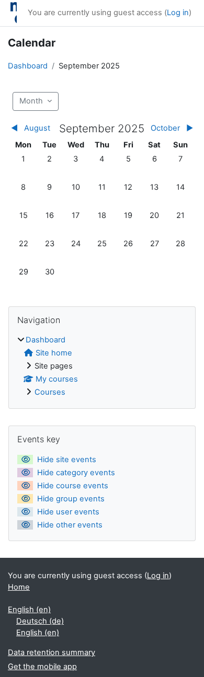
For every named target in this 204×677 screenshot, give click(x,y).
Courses (50, 392)
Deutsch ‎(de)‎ (40, 621)
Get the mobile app (42, 666)
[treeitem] (102, 366)
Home (19, 587)
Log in (178, 12)
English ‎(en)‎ (29, 609)
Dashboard (28, 66)
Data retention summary (51, 652)
